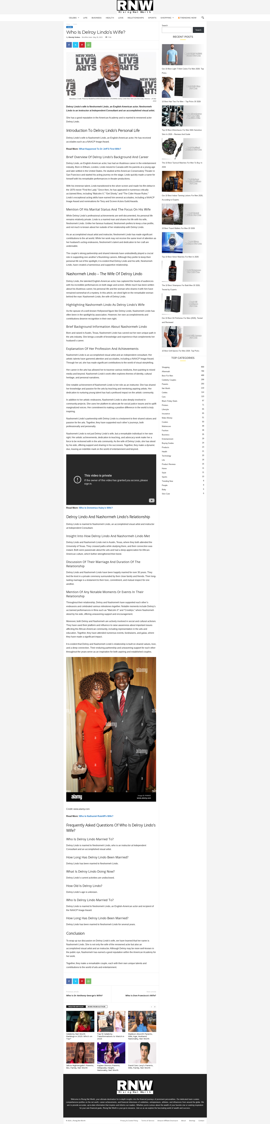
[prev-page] (151, 1006)
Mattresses (166, 426)
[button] (203, 18)
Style (164, 473)
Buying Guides (168, 443)
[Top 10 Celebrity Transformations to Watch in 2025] (111, 1021)
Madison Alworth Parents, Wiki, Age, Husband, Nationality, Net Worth (140, 1036)
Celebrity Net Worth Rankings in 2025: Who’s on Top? (79, 1036)
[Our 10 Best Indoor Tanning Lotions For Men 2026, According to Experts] (183, 181)
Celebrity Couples (169, 380)
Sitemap (192, 1121)
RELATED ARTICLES (76, 1007)
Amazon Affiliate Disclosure (168, 1121)
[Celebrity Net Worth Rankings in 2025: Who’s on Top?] (80, 1021)
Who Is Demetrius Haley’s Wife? (96, 508)
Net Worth (166, 388)
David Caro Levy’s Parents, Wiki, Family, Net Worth (140, 1066)
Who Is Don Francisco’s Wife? (140, 995)
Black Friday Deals (169, 401)
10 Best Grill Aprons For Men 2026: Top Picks (180, 351)
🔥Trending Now (187, 18)
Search (165, 25)
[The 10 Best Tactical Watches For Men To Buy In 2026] (183, 148)
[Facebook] (69, 45)
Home (68, 24)
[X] (75, 45)
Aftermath (166, 371)
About (183, 1121)
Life (85, 18)
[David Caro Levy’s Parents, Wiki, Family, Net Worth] (142, 1052)
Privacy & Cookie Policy (129, 1121)
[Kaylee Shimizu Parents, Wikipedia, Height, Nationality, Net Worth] (111, 1052)
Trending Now (167, 481)
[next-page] (154, 1006)
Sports (152, 18)
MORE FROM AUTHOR (96, 1007)
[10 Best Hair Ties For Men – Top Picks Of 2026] (183, 87)
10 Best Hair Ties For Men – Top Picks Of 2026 (181, 101)
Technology (166, 456)
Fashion (165, 430)
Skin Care (166, 494)
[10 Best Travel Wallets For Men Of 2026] (183, 214)
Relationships (136, 18)
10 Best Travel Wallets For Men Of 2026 (178, 228)
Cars (164, 397)
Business (97, 18)
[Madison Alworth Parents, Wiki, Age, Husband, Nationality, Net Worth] (142, 1021)
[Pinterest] (82, 45)
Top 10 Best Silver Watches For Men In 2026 (180, 257)
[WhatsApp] (88, 45)
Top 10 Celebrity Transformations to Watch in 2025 (110, 1036)
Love (120, 18)
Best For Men (167, 376)
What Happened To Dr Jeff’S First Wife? (100, 149)
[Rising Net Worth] (135, 7)
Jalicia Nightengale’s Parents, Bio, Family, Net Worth (80, 1066)
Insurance (166, 414)
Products (165, 447)
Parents (165, 384)
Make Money (167, 418)
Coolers (165, 422)
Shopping (166, 18)
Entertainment (167, 439)
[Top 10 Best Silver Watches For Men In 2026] (183, 242)
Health (110, 18)
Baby (164, 490)
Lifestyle (165, 409)
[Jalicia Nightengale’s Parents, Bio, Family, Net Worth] (80, 1052)
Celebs (73, 18)
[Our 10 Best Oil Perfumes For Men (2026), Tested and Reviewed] (183, 304)
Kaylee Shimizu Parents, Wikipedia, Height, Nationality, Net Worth (108, 1067)
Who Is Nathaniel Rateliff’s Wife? (96, 816)
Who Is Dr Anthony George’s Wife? (84, 995)
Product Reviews (169, 464)
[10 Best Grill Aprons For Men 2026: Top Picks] (183, 336)
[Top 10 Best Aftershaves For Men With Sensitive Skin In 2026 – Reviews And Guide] (183, 115)
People (164, 485)
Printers (165, 405)
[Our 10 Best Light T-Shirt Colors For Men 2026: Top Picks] (183, 54)
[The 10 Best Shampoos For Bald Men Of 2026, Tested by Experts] (183, 271)
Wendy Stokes (74, 37)
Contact (201, 1121)
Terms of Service (147, 1121)
